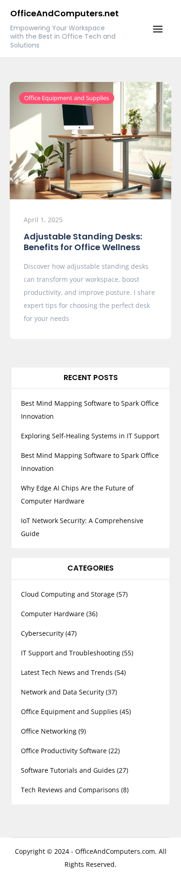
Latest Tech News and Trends (67, 672)
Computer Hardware (52, 613)
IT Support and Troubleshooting (70, 652)
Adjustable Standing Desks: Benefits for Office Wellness (83, 242)
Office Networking (49, 731)
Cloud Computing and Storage (68, 594)
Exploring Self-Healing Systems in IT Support (90, 435)
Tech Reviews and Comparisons (70, 789)
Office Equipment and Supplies (66, 98)
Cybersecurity (42, 633)
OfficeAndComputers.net (64, 13)
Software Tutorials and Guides (68, 770)
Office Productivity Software (64, 750)
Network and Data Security (62, 691)
